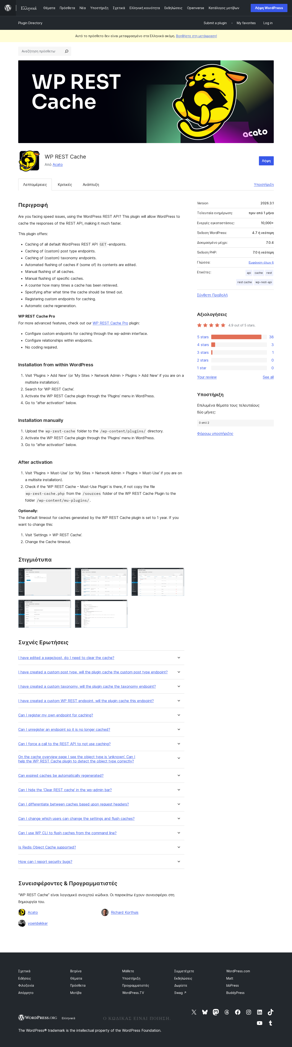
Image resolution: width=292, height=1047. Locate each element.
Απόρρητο (26, 993)
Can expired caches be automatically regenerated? (61, 775)
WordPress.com (238, 971)
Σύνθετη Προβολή (212, 295)
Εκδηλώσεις (183, 978)
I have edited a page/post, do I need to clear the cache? (66, 658)
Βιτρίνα (75, 971)
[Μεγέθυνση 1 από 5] (65, 574)
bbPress (232, 985)
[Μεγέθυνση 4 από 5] (65, 605)
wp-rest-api (264, 282)
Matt (229, 978)
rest (269, 273)
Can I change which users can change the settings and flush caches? (76, 818)
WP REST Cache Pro (110, 323)
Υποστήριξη (264, 184)
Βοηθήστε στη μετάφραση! (196, 36)
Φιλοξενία (26, 985)
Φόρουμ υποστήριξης (215, 433)
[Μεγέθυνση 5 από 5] (121, 605)
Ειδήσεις (24, 978)
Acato (58, 164)
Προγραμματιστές (135, 985)
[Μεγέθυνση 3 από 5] (178, 574)
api (249, 273)
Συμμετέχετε (184, 971)
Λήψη (266, 161)
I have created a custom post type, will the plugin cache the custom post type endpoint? (93, 672)
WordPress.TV (133, 993)
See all (268, 377)
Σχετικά (24, 971)
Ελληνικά (68, 1018)
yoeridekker (38, 923)
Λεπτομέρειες (35, 184)
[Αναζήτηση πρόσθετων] (66, 51)
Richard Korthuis (124, 912)
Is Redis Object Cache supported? (47, 847)
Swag (180, 993)
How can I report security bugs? (45, 862)
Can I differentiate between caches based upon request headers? (73, 804)
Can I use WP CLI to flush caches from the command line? (67, 833)
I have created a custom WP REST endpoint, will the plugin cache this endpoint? (86, 701)
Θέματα (76, 978)
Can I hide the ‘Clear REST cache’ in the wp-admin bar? (65, 790)
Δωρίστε (180, 985)
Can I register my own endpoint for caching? (55, 715)
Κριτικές (65, 184)
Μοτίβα (75, 993)
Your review (207, 377)
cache (259, 273)
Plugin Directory (30, 23)
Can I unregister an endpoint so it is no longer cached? (64, 729)
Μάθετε (128, 971)
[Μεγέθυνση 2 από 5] (121, 574)
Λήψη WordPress (269, 8)
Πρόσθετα (78, 985)
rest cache (244, 282)
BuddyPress (235, 993)
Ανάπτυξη (91, 184)
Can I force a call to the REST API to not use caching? (64, 744)
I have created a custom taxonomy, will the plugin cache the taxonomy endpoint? (87, 686)
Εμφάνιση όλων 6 (261, 262)
